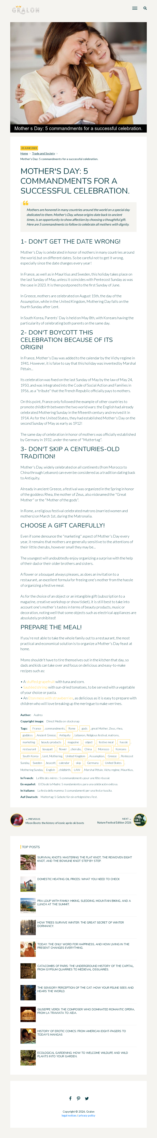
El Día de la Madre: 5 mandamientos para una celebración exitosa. (78, 784)
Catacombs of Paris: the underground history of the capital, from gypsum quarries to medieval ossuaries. (85, 967)
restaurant (29, 749)
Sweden (37, 763)
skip (78, 763)
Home (24, 153)
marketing (29, 742)
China (88, 749)
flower (63, 749)
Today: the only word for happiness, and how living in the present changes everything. (83, 946)
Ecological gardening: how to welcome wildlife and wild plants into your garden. (82, 1054)
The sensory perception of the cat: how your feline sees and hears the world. (85, 989)
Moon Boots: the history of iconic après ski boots (55, 821)
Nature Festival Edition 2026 (114, 820)
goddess (28, 735)
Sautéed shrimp (35, 687)
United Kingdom (75, 756)
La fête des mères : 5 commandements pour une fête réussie (73, 778)
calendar (64, 763)
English (50, 770)
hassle (124, 742)
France (37, 728)
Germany (93, 763)
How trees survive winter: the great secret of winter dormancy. (80, 924)
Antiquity (65, 735)
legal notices (69, 1115)
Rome (71, 728)
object (89, 742)
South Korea (30, 756)
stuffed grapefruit (40, 681)
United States (113, 763)
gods (84, 728)
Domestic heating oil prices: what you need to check (78, 879)
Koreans (121, 749)
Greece (112, 756)
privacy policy (87, 1115)
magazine (73, 742)
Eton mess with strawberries (50, 698)
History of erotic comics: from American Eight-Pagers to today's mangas (81, 1033)
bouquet (48, 749)
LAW (77, 770)
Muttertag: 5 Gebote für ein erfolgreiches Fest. (69, 797)
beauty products (51, 742)
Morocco (103, 749)
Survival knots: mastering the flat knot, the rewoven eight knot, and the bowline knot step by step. (84, 859)
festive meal (106, 742)
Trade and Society (43, 153)
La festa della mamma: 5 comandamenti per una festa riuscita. (75, 790)
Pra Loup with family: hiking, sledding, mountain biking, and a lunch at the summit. (84, 902)
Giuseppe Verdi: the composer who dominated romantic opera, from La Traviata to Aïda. (86, 1011)
